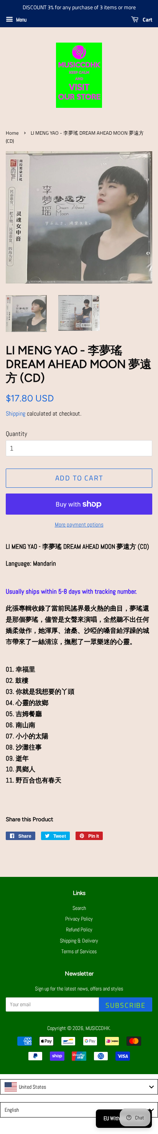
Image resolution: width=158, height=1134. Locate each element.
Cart (147, 19)
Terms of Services (79, 951)
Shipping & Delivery (79, 940)
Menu (20, 19)
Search (79, 908)
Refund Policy (79, 929)
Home (12, 133)
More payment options (79, 524)
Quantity (16, 433)
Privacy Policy (79, 918)
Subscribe (125, 1005)
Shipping (15, 413)
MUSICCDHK (98, 1028)
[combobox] (79, 1086)
